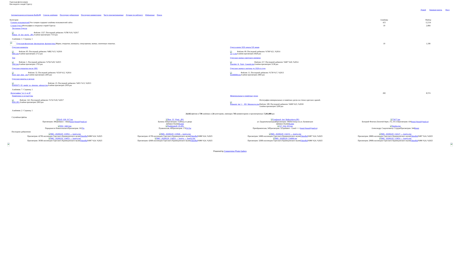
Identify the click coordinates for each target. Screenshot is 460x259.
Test (13, 58)
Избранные (150, 15)
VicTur (188, 128)
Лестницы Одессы (19, 28)
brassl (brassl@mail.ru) (78, 122)
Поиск (159, 15)
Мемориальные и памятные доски (244, 96)
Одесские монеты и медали (23, 79)
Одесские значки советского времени (245, 58)
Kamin (181, 124)
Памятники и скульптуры (22, 96)
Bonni (416, 128)
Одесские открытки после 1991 (25, 68)
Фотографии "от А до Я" (21, 93)
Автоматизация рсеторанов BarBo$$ (26, 15)
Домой (423, 10)
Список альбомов (50, 15)
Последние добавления (69, 15)
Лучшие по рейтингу (134, 15)
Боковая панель (435, 10)
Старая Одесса (16, 26)
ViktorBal (83, 136)
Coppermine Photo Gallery (235, 151)
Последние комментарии (91, 15)
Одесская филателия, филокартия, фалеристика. (36, 44)
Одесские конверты (20, 47)
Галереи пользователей (20, 22)
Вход (448, 10)
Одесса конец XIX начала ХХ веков (244, 47)
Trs (83, 128)
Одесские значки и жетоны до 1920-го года (247, 68)
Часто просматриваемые (114, 15)
